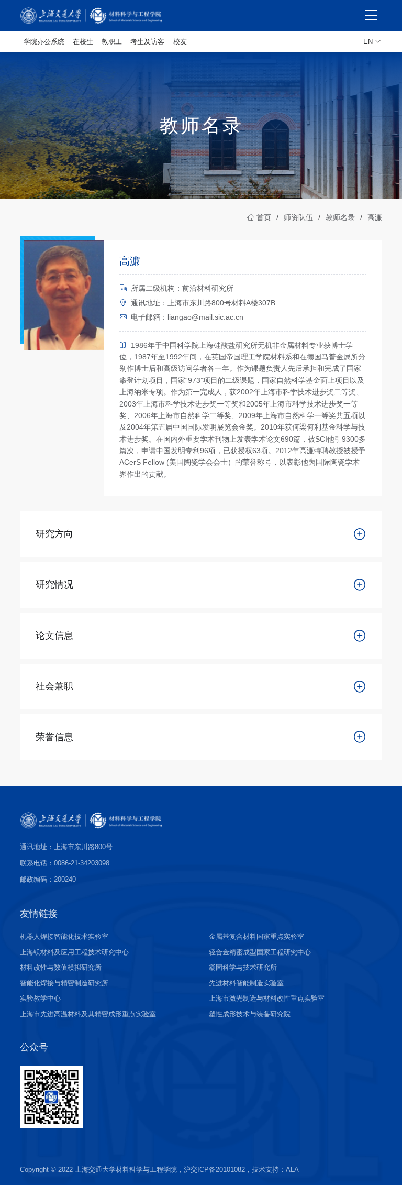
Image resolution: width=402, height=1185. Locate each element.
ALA (292, 1169)
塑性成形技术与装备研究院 (250, 1014)
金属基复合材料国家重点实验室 (256, 936)
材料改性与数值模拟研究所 (61, 967)
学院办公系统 (44, 42)
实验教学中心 (40, 998)
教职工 (112, 42)
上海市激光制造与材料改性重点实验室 (267, 998)
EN (369, 42)
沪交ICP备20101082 (214, 1169)
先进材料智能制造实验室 (246, 983)
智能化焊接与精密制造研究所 (64, 983)
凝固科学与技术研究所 (243, 967)
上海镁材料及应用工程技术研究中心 (74, 952)
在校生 (83, 42)
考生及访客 (147, 42)
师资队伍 (298, 217)
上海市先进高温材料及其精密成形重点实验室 (88, 1014)
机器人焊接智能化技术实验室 (64, 936)
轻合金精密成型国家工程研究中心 (260, 952)
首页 (262, 217)
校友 (180, 42)
